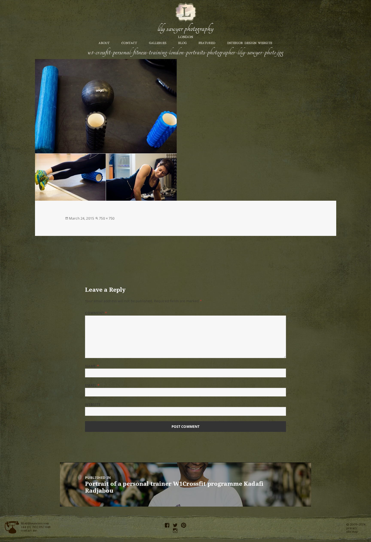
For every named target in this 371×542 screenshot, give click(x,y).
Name (92, 366)
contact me (29, 530)
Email (92, 385)
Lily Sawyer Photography (185, 28)
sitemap (352, 531)
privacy (351, 528)
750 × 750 (106, 218)
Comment (96, 313)
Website (92, 404)
